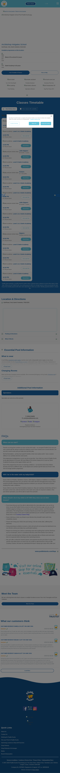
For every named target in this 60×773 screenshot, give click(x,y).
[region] (30, 121)
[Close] (51, 116)
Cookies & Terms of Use (35, 119)
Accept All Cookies (45, 123)
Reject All (34, 123)
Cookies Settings (14, 123)
